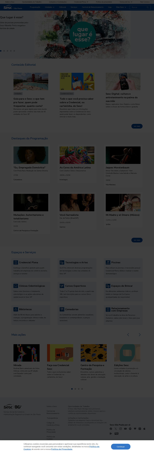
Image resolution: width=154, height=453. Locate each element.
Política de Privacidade (61, 449)
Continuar (121, 446)
